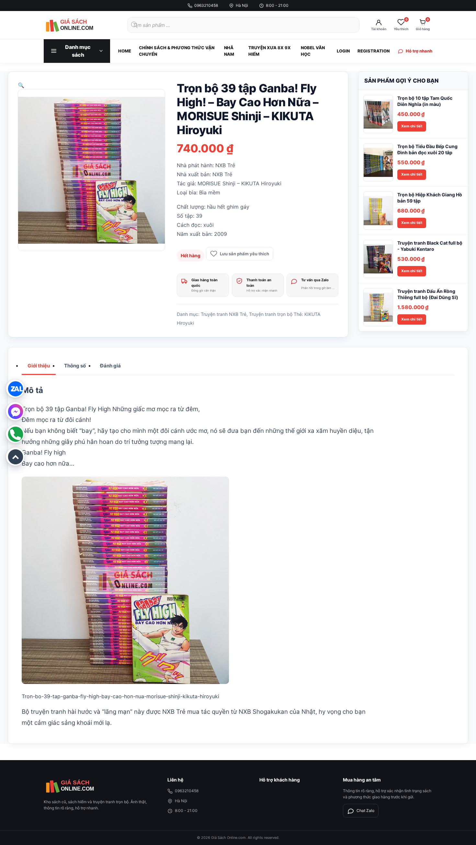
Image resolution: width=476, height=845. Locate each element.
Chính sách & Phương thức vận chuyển (176, 51)
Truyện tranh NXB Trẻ (223, 314)
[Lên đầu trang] (15, 456)
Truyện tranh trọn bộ (270, 314)
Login (343, 50)
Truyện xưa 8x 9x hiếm (269, 51)
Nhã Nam (229, 51)
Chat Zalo (365, 810)
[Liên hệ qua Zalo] (15, 388)
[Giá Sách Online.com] (79, 25)
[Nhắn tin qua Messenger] (15, 411)
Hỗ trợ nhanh (419, 50)
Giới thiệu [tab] (39, 366)
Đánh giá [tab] (110, 366)
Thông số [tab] (75, 366)
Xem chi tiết (411, 126)
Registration (373, 50)
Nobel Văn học (313, 51)
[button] (21, 85)
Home (124, 50)
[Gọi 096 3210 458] (15, 433)
